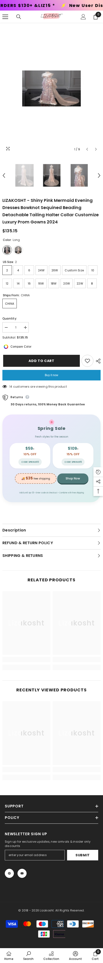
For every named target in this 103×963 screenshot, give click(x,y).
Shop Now (73, 478)
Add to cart (39, 360)
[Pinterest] (9, 873)
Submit (82, 855)
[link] (26, 659)
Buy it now (51, 375)
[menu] (5, 17)
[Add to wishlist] (87, 361)
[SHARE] (97, 361)
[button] (87, 149)
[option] (51, 88)
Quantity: (9, 318)
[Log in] (83, 16)
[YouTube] (22, 873)
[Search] (19, 17)
